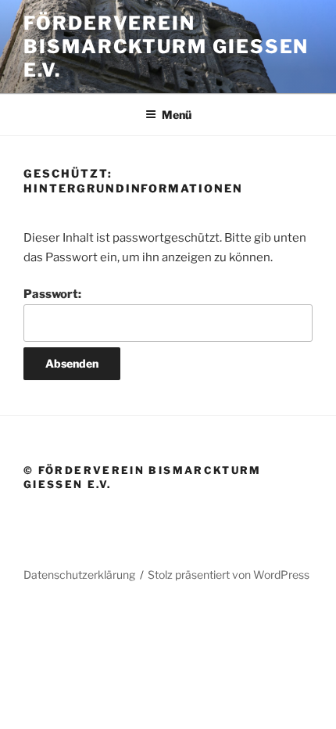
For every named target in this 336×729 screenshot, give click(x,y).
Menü (176, 114)
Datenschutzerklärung (79, 574)
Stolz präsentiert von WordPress (228, 574)
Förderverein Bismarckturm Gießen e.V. (166, 46)
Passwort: (52, 294)
